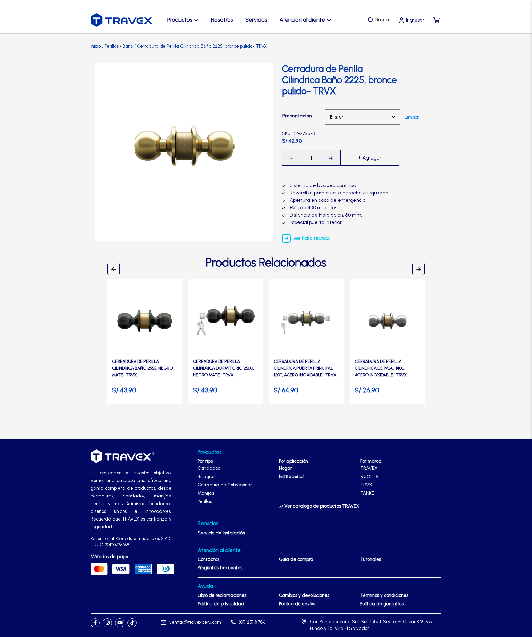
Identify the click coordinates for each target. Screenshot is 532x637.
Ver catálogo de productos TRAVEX (321, 506)
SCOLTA (369, 476)
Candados (209, 468)
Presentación (297, 116)
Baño (128, 46)
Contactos (208, 559)
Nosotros (222, 19)
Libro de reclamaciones (222, 595)
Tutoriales (370, 559)
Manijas (206, 493)
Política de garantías (382, 604)
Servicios (256, 19)
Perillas (112, 46)
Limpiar (412, 117)
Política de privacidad (221, 604)
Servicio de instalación (221, 533)
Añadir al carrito (370, 158)
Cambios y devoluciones (304, 595)
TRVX (366, 485)
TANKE (367, 493)
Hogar (285, 468)
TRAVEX (368, 468)
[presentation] (113, 269)
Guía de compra (296, 559)
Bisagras (206, 476)
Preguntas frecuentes (220, 567)
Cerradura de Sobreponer (225, 485)
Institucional (291, 476)
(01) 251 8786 (252, 622)
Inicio (96, 46)
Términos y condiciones (384, 595)
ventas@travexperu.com (195, 622)
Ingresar (415, 20)
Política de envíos (297, 604)
